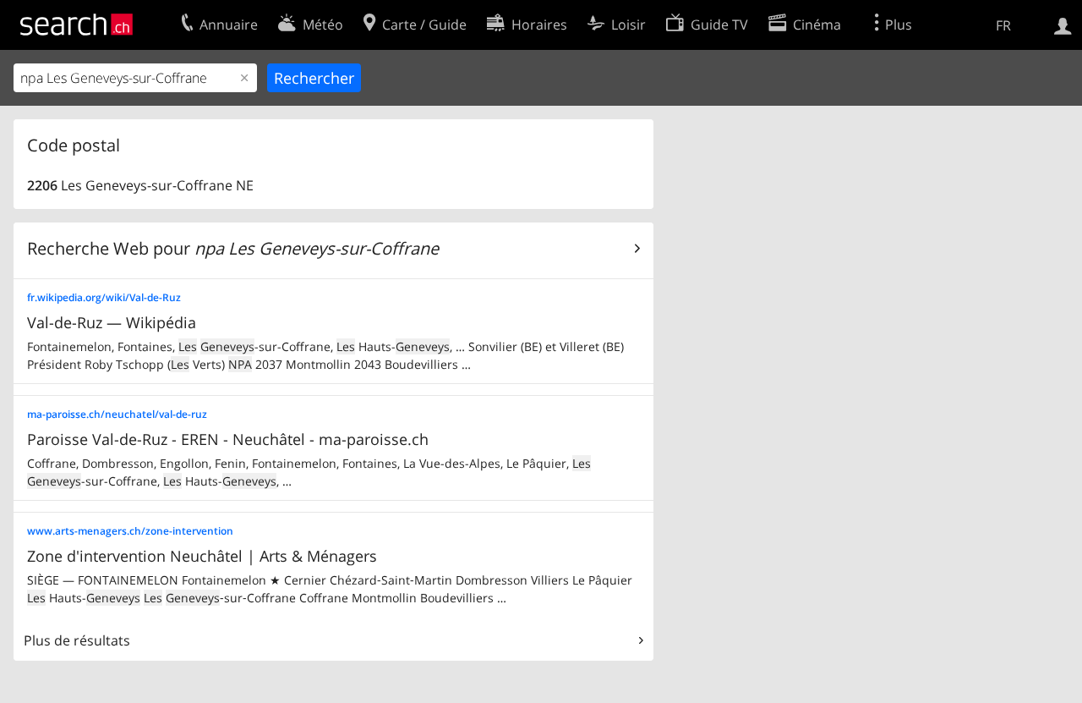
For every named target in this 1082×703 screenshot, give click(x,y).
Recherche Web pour (233, 248)
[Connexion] (1063, 24)
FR (1003, 25)
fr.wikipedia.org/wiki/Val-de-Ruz (104, 297)
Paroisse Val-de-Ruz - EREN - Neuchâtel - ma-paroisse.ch (228, 439)
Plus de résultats (77, 640)
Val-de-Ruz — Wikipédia (111, 322)
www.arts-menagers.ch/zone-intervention (130, 531)
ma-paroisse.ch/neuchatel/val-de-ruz (117, 414)
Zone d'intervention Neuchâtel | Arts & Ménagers (202, 556)
